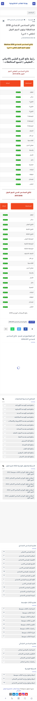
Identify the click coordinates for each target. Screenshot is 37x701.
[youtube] (26, 694)
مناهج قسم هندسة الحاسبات (19, 425)
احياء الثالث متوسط (19, 613)
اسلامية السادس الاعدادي (19, 556)
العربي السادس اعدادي (19, 576)
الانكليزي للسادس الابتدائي (19, 654)
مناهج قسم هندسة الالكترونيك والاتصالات (19, 421)
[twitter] (17, 694)
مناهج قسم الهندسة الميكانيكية (19, 417)
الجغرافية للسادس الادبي (19, 568)
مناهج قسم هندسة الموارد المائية (19, 433)
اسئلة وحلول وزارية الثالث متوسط (19, 675)
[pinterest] (20, 694)
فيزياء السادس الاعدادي (19, 591)
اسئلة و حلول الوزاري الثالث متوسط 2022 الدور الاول (20, 473)
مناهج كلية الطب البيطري (19, 453)
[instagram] (23, 694)
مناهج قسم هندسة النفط (19, 437)
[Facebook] (10, 694)
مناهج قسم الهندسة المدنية (19, 413)
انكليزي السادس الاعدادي (19, 587)
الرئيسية (30, 20)
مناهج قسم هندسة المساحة (19, 429)
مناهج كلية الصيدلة (19, 445)
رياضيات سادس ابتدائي (19, 662)
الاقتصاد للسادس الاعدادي (19, 560)
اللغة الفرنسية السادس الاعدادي (19, 580)
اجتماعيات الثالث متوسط (19, 609)
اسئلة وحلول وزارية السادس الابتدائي (19, 679)
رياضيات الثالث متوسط (19, 629)
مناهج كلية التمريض (19, 441)
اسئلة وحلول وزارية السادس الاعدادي (19, 683)
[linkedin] (13, 694)
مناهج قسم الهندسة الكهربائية (19, 405)
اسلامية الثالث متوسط (19, 617)
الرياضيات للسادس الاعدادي (19, 572)
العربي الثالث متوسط (19, 621)
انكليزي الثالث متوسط (19, 625)
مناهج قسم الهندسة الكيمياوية (19, 409)
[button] (26, 329)
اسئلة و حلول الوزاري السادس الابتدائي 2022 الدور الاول (20, 479)
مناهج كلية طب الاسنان (19, 457)
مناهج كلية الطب (19, 449)
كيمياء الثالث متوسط (19, 636)
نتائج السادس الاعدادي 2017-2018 (18, 322)
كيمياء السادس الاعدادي (19, 595)
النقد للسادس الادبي (19, 584)
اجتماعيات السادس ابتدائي (19, 650)
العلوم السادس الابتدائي (19, 658)
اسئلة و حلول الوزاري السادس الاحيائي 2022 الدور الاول (20, 485)
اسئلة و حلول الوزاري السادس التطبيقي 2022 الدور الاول (19, 497)
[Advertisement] (18, 523)
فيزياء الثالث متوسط (19, 632)
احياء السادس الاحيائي (19, 552)
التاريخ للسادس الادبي (19, 564)
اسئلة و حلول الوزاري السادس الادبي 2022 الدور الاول (20, 491)
